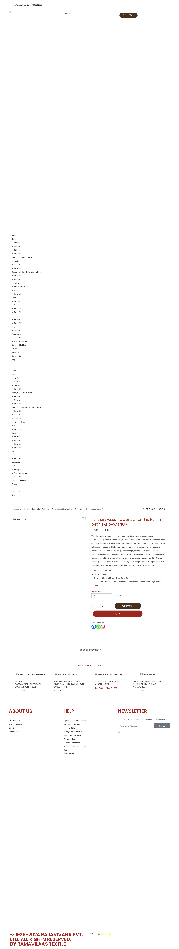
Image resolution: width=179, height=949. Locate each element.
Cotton (17, 246)
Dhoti (14, 239)
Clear (119, 595)
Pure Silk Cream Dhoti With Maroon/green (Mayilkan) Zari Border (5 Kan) (69, 684)
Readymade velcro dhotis (22, 257)
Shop (14, 235)
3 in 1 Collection (20, 338)
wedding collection (27, 509)
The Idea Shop (107, 934)
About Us (15, 352)
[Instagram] (103, 627)
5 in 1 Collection (20, 341)
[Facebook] (93, 627)
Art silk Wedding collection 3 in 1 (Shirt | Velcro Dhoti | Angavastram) (147, 684)
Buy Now (117, 614)
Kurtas (14, 316)
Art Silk (17, 243)
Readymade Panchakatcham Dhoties (27, 272)
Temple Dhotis (17, 283)
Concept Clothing (19, 345)
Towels (14, 349)
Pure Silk (17, 254)
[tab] (89, 650)
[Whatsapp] (98, 627)
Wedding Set (17, 334)
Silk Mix (17, 250)
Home (15, 509)
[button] (89, 365)
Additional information (89, 649)
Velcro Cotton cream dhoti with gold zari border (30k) (28, 684)
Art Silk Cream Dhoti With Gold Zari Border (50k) (108, 682)
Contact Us (16, 356)
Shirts (14, 297)
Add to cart (128, 606)
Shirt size (96, 591)
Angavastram (19, 286)
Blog (13, 360)
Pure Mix (17, 308)
